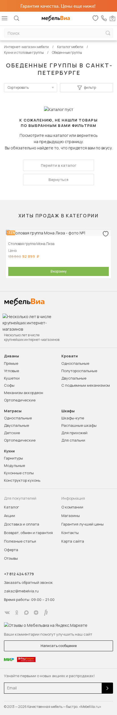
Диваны (11, 356)
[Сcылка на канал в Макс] (26, 612)
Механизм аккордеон (23, 392)
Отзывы (11, 558)
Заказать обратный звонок (28, 582)
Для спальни (73, 440)
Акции (9, 515)
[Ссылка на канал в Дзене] (36, 612)
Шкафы (68, 411)
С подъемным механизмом (85, 385)
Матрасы (13, 411)
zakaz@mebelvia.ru (21, 591)
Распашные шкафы (79, 425)
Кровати (69, 356)
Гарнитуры (13, 458)
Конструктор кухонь (22, 480)
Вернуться (58, 179)
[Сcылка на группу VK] (7, 612)
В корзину (58, 271)
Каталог (11, 507)
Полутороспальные (79, 370)
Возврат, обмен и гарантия (28, 532)
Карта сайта (72, 541)
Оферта (11, 549)
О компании (72, 507)
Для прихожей (74, 432)
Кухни (9, 451)
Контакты (70, 532)
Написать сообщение (59, 645)
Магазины (70, 515)
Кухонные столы (19, 472)
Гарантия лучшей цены (82, 524)
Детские (12, 432)
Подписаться (107, 688)
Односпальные (75, 363)
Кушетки (12, 378)
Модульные (14, 465)
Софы (9, 385)
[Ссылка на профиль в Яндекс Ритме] (46, 612)
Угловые (11, 370)
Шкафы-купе (72, 418)
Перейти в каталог (58, 165)
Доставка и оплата (21, 524)
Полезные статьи (20, 541)
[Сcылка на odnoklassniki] (17, 612)
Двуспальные (73, 378)
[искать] (108, 33)
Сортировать (18, 87)
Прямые (11, 363)
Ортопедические (19, 400)
